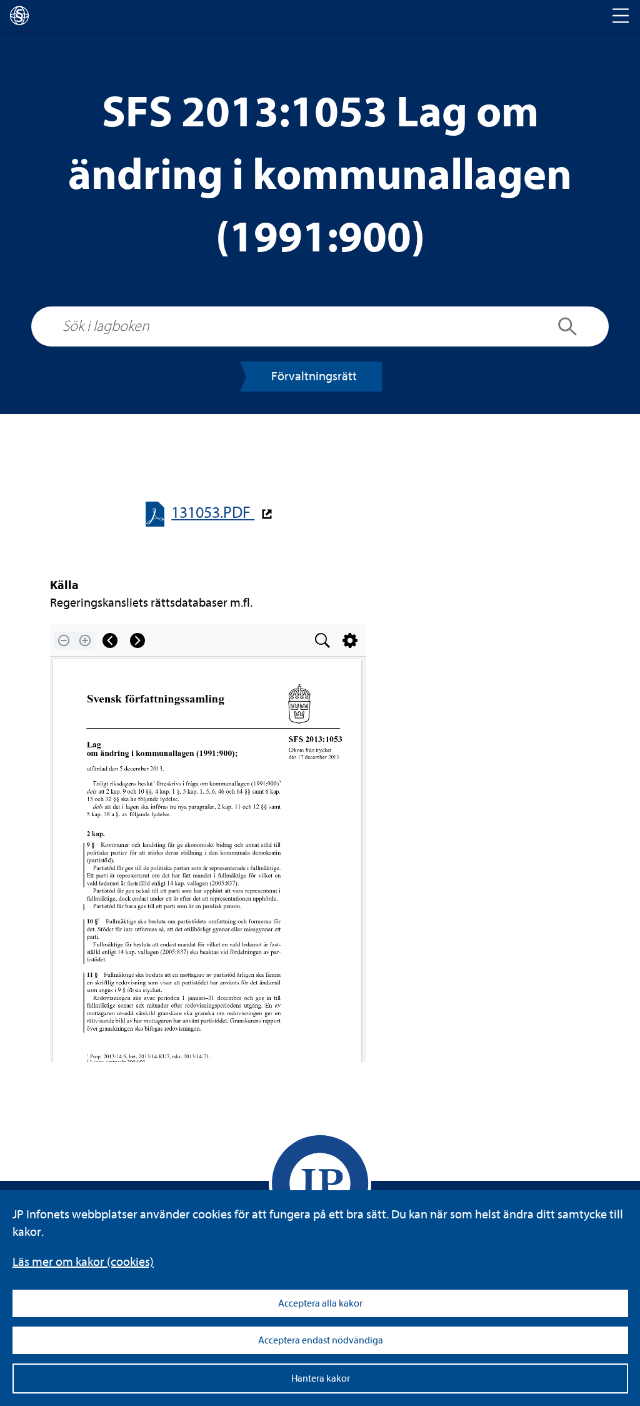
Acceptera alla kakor (320, 1303)
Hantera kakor (320, 1378)
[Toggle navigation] (620, 15)
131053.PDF (212, 512)
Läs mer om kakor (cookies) (83, 1262)
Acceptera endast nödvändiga (320, 1340)
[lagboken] (19, 15)
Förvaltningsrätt (314, 376)
